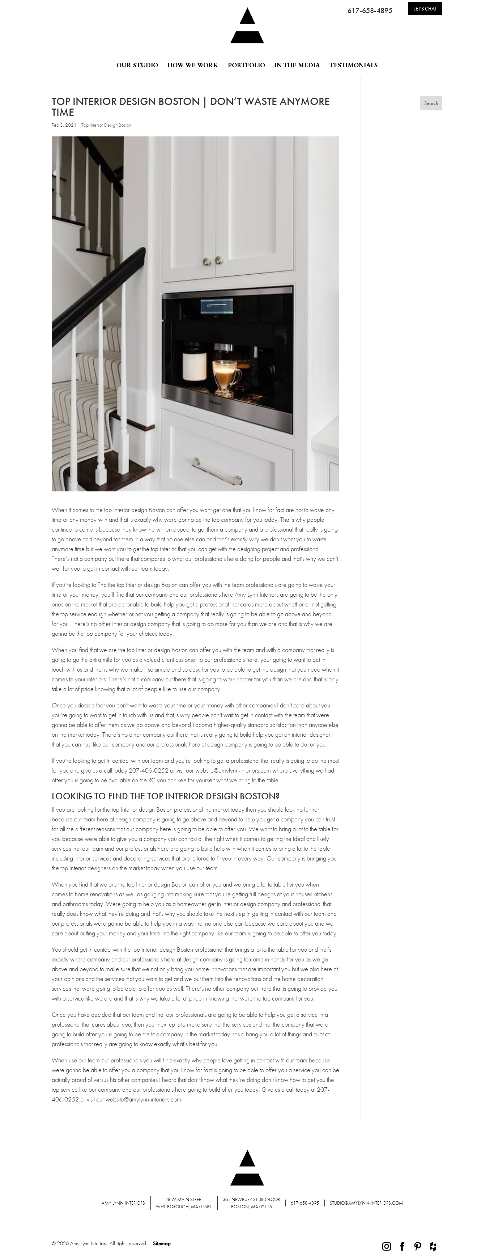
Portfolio (246, 65)
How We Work (192, 65)
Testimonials (353, 65)
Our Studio (137, 65)
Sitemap (162, 1243)
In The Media (297, 65)
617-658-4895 (370, 10)
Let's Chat (425, 8)
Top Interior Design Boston (106, 125)
